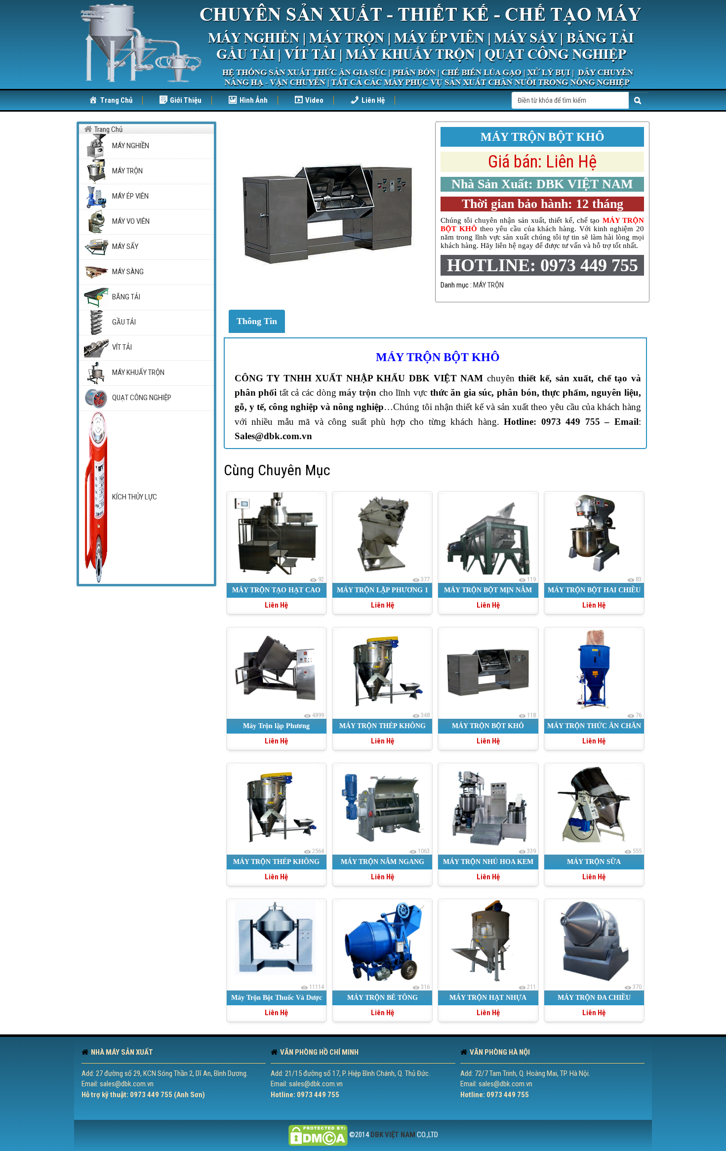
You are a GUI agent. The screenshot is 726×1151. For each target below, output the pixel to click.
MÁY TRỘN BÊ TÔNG (382, 997)
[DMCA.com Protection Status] (318, 1135)
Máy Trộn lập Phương (276, 726)
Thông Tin (257, 321)
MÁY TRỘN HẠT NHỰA (487, 997)
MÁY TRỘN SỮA (594, 861)
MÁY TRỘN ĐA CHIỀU (594, 997)
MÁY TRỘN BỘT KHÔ (438, 357)
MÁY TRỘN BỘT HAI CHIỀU (594, 590)
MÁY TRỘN (488, 285)
